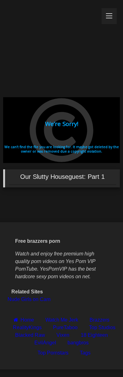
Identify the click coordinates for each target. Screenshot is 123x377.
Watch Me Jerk (61, 320)
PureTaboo (65, 327)
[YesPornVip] (50, 47)
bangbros (78, 342)
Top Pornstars (53, 352)
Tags (85, 352)
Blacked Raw (30, 335)
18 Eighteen (94, 335)
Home (27, 320)
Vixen (62, 335)
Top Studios (102, 327)
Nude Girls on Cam (29, 299)
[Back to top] (103, 358)
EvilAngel (45, 342)
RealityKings (27, 327)
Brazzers (99, 320)
